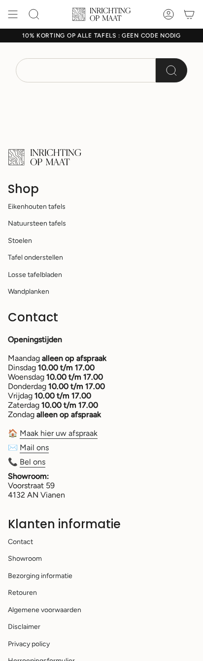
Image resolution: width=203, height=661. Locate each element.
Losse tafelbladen (35, 275)
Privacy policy (29, 644)
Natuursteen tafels (37, 223)
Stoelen (20, 240)
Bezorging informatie (40, 576)
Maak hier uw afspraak (59, 433)
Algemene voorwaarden (44, 610)
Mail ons (34, 447)
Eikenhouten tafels (37, 206)
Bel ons (32, 462)
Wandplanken (28, 291)
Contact (20, 542)
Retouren (22, 592)
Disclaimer (24, 626)
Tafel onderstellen (35, 257)
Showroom (25, 558)
